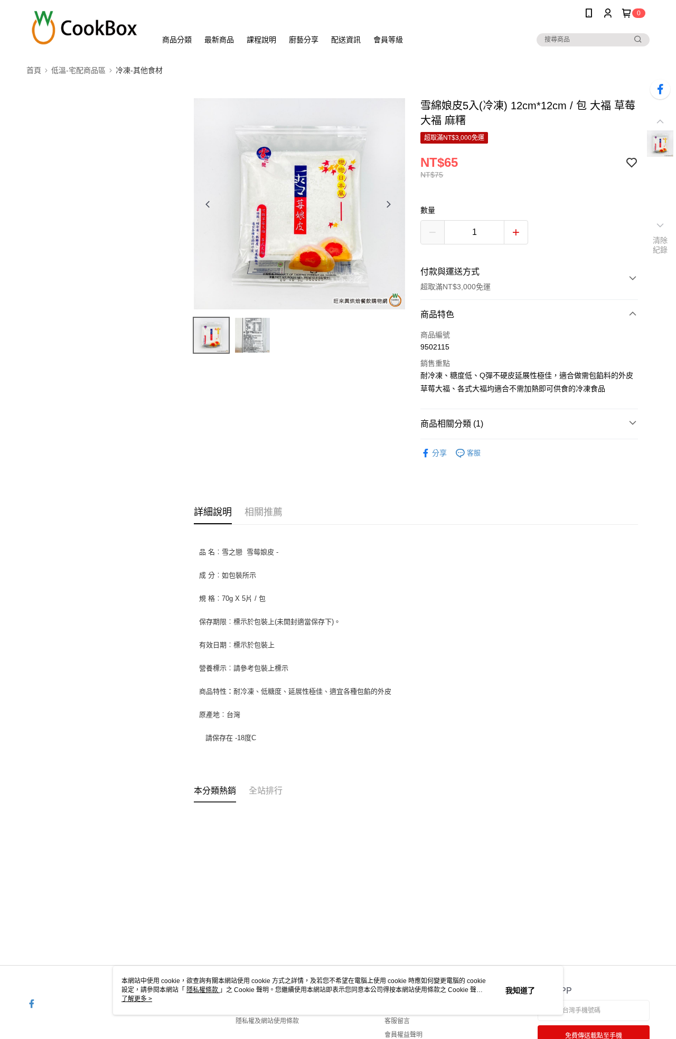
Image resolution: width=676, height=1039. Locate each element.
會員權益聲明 (403, 1034)
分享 (439, 453)
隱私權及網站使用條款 (267, 1021)
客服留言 (397, 1021)
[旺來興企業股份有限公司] (85, 28)
